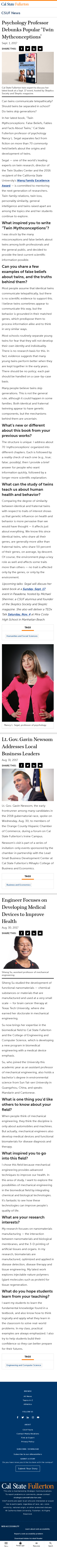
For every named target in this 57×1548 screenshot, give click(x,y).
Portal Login (20, 1544)
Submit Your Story (27, 1468)
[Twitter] (27, 48)
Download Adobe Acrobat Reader (28, 1538)
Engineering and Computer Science (24, 1365)
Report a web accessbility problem (28, 1534)
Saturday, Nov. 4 (19, 614)
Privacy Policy (27, 1441)
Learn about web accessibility (37, 1529)
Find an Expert (27, 1437)
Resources (36, 1544)
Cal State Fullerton (15, 4)
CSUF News (10, 13)
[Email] (40, 48)
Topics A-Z (28, 1400)
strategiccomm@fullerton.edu (27, 1497)
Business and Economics (18, 885)
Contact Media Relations (28, 1434)
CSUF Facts (28, 1430)
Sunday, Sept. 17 (34, 589)
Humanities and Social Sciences (22, 636)
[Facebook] (21, 48)
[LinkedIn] (33, 48)
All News (28, 1396)
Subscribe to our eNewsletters (28, 1454)
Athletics (28, 1404)
